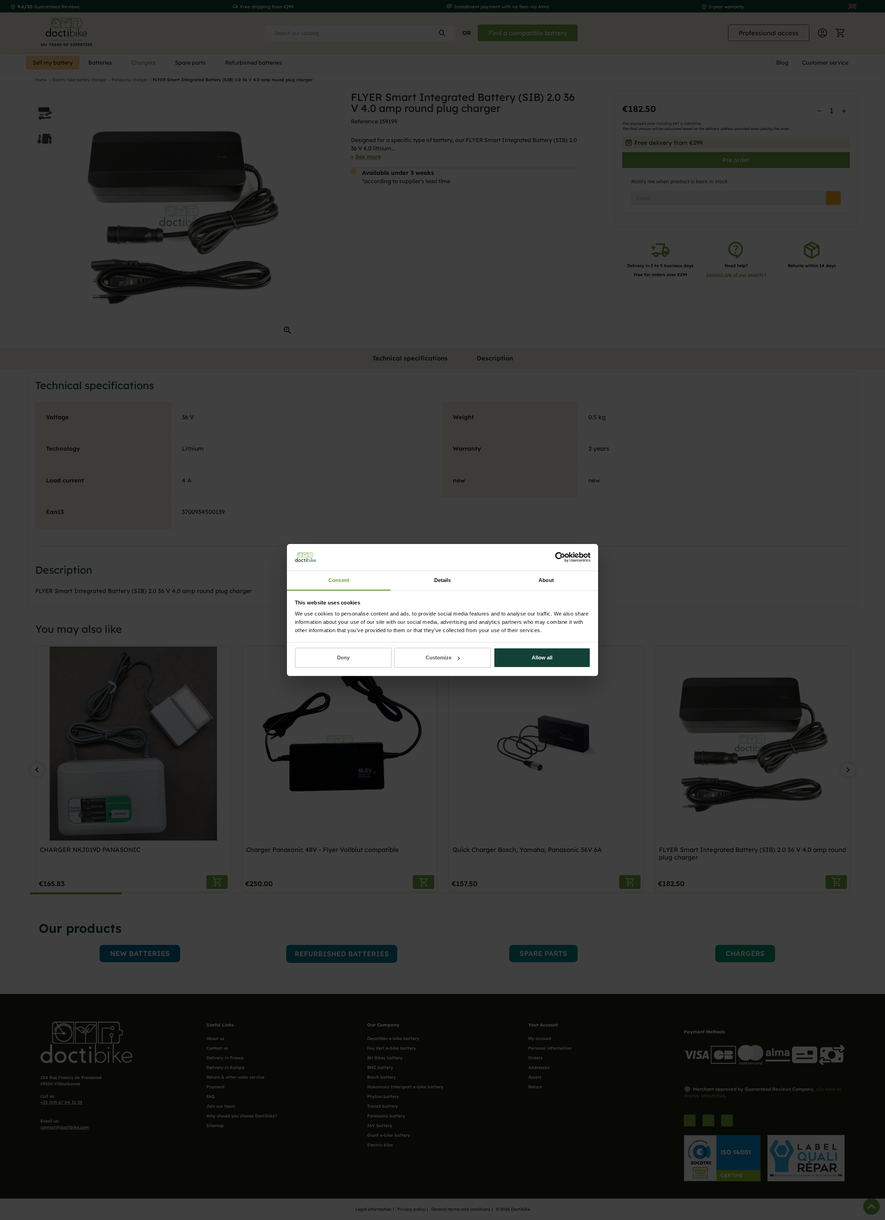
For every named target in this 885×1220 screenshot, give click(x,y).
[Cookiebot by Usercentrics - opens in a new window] (560, 557)
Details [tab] (442, 580)
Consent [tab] (338, 580)
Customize (438, 657)
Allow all (542, 657)
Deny (343, 657)
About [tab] (546, 580)
